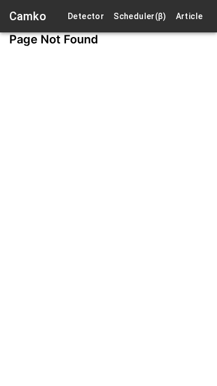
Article (189, 16)
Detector (86, 16)
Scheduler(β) (139, 16)
